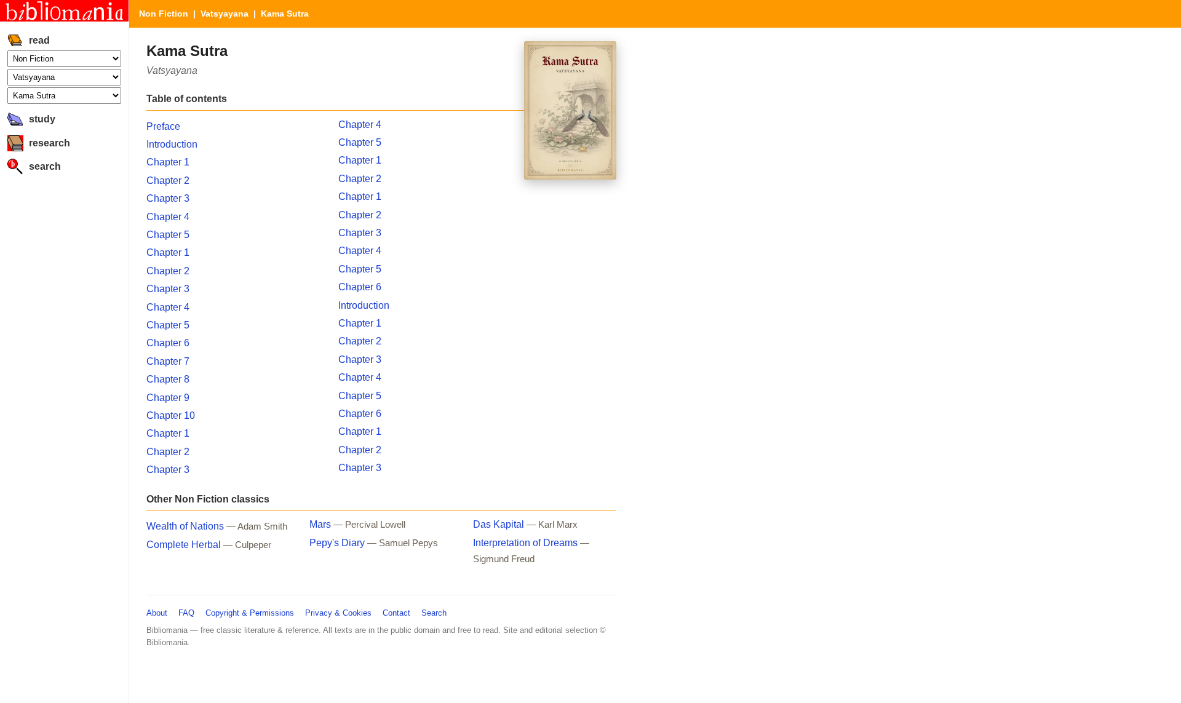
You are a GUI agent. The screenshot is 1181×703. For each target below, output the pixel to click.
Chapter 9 (167, 397)
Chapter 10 (170, 415)
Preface (163, 126)
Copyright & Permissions (249, 613)
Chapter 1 (167, 162)
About (156, 613)
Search (434, 613)
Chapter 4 (167, 217)
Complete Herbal (183, 544)
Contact (396, 613)
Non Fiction (163, 13)
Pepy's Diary (337, 543)
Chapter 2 (167, 180)
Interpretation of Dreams (525, 543)
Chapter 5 (167, 234)
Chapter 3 (167, 198)
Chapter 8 (167, 379)
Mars (320, 524)
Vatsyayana (225, 13)
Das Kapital (498, 524)
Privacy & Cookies (338, 613)
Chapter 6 (167, 343)
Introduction (171, 144)
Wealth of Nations (185, 526)
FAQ (186, 613)
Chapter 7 (167, 361)
